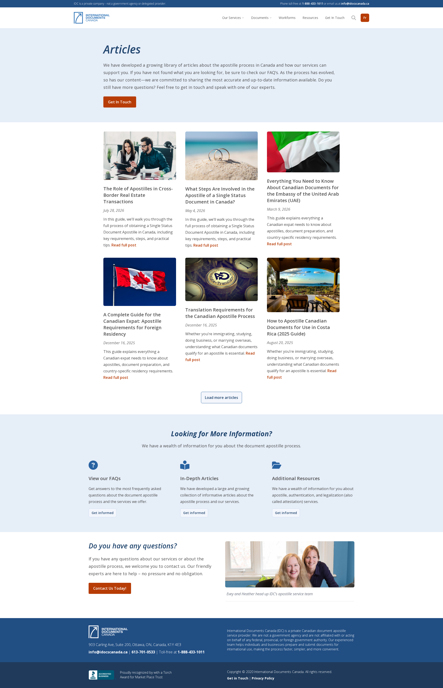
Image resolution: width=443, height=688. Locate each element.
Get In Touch (334, 17)
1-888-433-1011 (312, 4)
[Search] (353, 17)
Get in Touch (238, 678)
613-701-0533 (144, 652)
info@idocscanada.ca (355, 4)
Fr (364, 17)
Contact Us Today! (109, 588)
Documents (260, 17)
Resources (310, 17)
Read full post (123, 245)
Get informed (103, 513)
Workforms (287, 17)
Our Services (231, 17)
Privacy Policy (263, 678)
